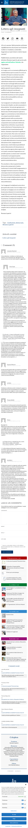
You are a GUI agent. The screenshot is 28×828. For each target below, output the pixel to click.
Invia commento (7, 552)
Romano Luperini (15, 31)
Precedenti (10, 771)
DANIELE (9, 460)
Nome (3, 526)
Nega (14, 818)
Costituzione (11, 223)
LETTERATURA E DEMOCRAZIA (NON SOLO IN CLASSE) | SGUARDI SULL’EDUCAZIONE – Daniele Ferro (13, 443)
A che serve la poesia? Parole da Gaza (10, 686)
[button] (26, 784)
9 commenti (8, 32)
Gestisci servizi (14, 810)
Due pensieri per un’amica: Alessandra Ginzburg (12, 699)
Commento (4, 510)
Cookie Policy (8, 826)
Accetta (14, 814)
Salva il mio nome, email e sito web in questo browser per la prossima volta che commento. (13, 547)
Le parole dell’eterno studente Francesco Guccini (12, 672)
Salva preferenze (14, 822)
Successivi (17, 771)
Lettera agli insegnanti (9, 238)
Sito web (3, 539)
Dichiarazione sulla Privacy (16, 826)
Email (3, 532)
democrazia (19, 223)
